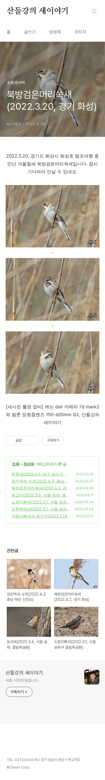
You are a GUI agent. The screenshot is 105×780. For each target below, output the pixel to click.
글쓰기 (30, 32)
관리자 (80, 32)
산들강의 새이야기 (38, 11)
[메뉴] (94, 11)
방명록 (55, 32)
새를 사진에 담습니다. (22, 680)
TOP (93, 762)
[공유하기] (26, 440)
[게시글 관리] (33, 440)
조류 (15, 464)
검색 (81, 11)
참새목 (28, 464)
